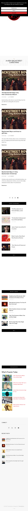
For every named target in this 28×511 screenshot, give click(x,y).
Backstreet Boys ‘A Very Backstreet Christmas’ (10, 173)
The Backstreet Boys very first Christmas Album (10, 93)
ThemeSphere (21, 506)
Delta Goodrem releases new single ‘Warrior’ (14, 449)
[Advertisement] (14, 38)
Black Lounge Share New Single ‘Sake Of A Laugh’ (15, 460)
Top (14, 508)
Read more (4, 104)
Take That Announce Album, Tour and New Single (15, 455)
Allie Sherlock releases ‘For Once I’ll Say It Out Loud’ (15, 444)
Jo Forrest (11, 96)
